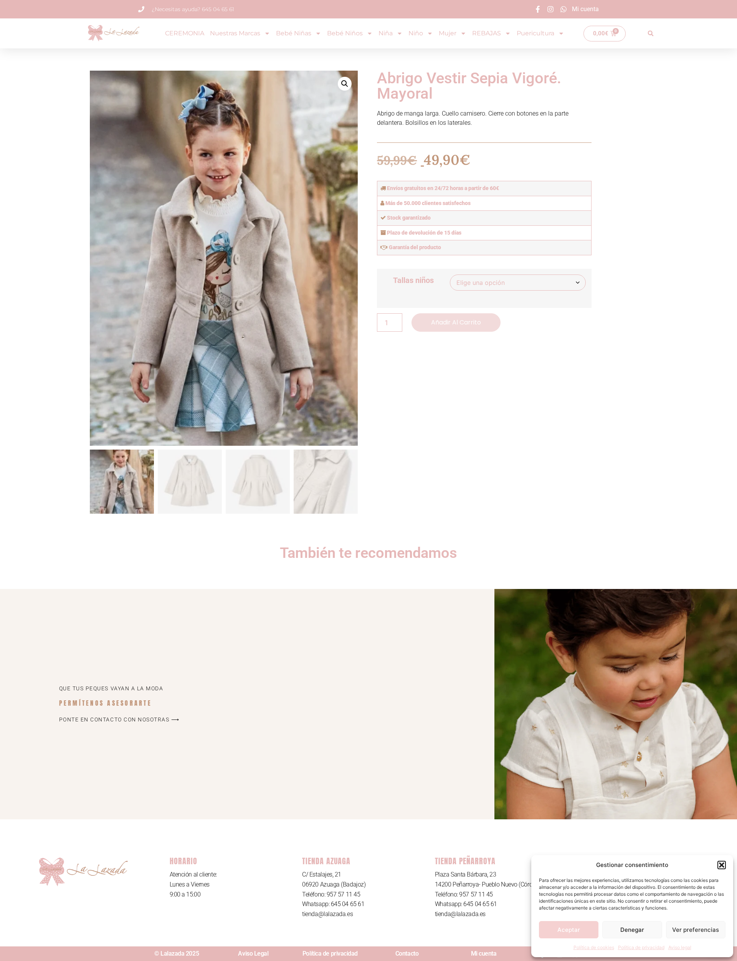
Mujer (447, 33)
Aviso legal (679, 947)
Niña (385, 33)
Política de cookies (593, 947)
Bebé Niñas (293, 33)
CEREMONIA (184, 33)
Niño (415, 33)
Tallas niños (413, 280)
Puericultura (535, 33)
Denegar (632, 929)
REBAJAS (486, 33)
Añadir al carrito (456, 322)
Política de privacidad (641, 947)
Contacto (406, 953)
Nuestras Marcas (235, 33)
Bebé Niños (345, 33)
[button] (721, 865)
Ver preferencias (695, 929)
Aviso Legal (253, 953)
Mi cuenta (484, 953)
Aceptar (568, 929)
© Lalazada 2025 (176, 953)
